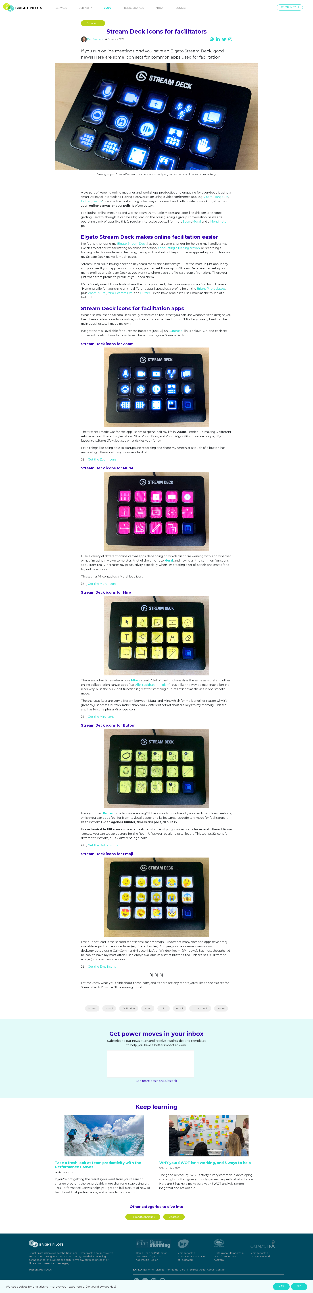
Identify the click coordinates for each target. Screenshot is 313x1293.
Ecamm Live (124, 293)
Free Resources (133, 8)
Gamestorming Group (149, 1256)
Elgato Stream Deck (132, 243)
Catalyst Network (260, 1256)
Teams (97, 201)
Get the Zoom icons (102, 459)
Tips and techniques (143, 1217)
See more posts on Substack (156, 1081)
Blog (108, 7)
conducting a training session (179, 248)
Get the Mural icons (102, 583)
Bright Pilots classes (211, 288)
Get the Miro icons (101, 716)
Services (61, 8)
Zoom (208, 197)
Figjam (164, 684)
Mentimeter (219, 221)
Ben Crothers (95, 39)
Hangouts (221, 197)
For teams (172, 1269)
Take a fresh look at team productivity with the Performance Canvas (98, 1165)
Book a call (290, 7)
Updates (174, 1217)
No (299, 1286)
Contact (181, 8)
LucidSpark (150, 684)
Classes (160, 1269)
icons (148, 1008)
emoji (109, 1008)
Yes (281, 1286)
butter (92, 1008)
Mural (196, 221)
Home (150, 1269)
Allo (138, 684)
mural (179, 1008)
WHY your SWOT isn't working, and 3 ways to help (205, 1163)
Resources (93, 23)
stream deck (200, 1008)
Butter (86, 201)
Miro (111, 293)
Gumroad (175, 331)
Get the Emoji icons (102, 966)
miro (163, 1008)
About (160, 8)
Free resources (196, 1269)
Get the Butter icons (103, 845)
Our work (85, 8)
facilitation (129, 1008)
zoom (221, 1008)
